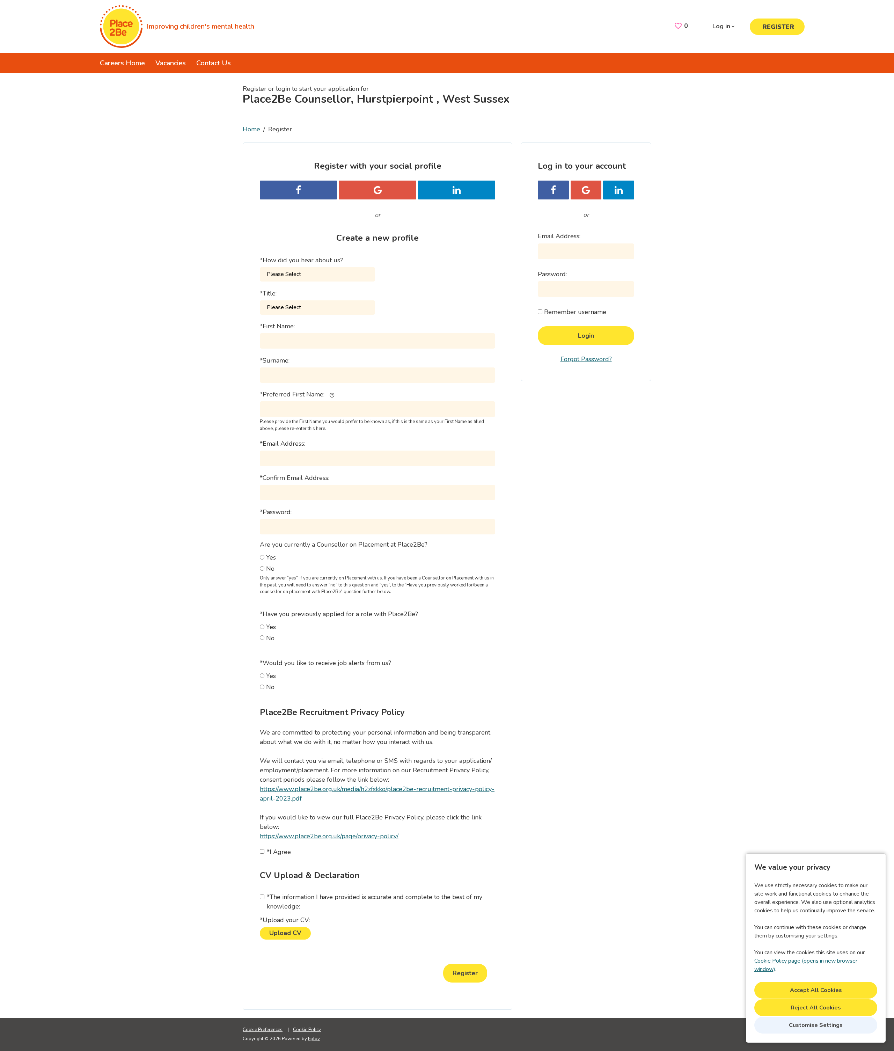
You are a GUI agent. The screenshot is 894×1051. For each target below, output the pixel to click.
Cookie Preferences (263, 1030)
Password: (276, 512)
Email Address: (282, 443)
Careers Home (122, 63)
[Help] (332, 395)
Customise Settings (816, 1025)
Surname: (275, 360)
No (270, 568)
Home (251, 129)
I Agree (279, 852)
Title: (268, 293)
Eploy (314, 1039)
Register (778, 27)
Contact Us (213, 63)
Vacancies (170, 63)
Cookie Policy (307, 1030)
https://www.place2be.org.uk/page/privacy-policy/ (329, 836)
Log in (721, 26)
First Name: (277, 326)
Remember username (575, 312)
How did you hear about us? (301, 260)
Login (586, 335)
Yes (271, 557)
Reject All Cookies (816, 1008)
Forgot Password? (586, 359)
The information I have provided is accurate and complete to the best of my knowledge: (374, 902)
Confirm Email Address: (294, 478)
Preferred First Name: (292, 394)
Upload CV (285, 933)
